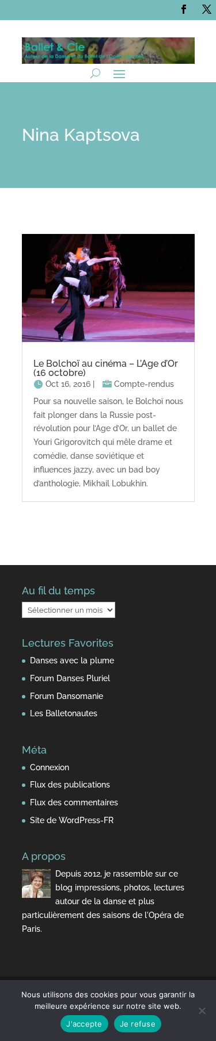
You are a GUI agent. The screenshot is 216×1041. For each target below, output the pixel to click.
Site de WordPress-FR (71, 820)
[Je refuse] (201, 1010)
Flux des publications (70, 784)
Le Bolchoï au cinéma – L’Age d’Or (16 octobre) (105, 368)
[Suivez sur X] (207, 9)
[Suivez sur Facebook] (184, 9)
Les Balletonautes (63, 713)
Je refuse (138, 1023)
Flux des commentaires (74, 802)
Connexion (49, 767)
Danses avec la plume (72, 660)
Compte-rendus (144, 384)
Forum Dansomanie (66, 696)
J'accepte (84, 1023)
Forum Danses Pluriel (70, 678)
